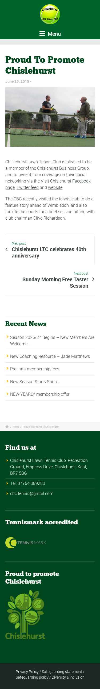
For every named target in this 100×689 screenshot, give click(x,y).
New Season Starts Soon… (34, 382)
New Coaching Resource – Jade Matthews (50, 356)
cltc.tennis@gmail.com (31, 493)
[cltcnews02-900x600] (50, 117)
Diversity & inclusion (68, 677)
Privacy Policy (27, 671)
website (55, 187)
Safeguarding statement (62, 671)
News (16, 427)
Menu (53, 33)
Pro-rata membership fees (34, 369)
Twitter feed (28, 187)
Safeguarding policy (32, 677)
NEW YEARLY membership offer (39, 394)
